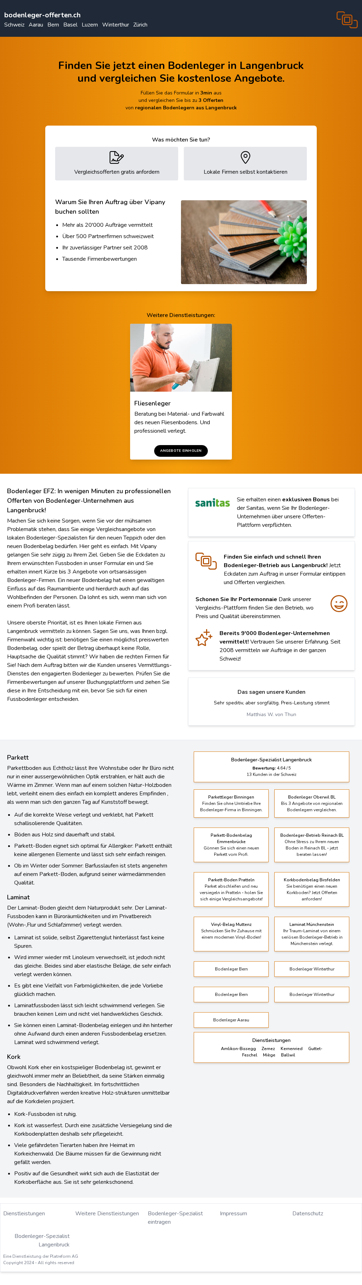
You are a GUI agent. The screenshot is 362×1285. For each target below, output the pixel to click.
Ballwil (288, 1055)
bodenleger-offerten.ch (42, 15)
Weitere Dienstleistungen (107, 1213)
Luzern (90, 25)
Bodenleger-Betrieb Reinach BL (312, 835)
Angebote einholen (181, 450)
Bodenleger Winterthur (312, 969)
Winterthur (115, 25)
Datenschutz (307, 1213)
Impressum (233, 1213)
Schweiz (14, 25)
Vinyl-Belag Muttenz (231, 924)
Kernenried (292, 1048)
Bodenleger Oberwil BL (311, 797)
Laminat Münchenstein (312, 924)
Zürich (140, 25)
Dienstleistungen (24, 1213)
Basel (70, 25)
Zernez (268, 1048)
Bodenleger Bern (231, 969)
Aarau (36, 25)
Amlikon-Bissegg (238, 1048)
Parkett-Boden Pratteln (231, 880)
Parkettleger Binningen (231, 797)
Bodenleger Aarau (231, 1020)
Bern (53, 25)
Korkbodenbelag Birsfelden (312, 880)
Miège (269, 1055)
